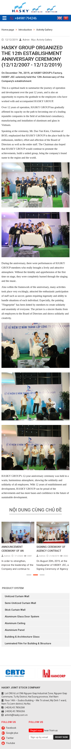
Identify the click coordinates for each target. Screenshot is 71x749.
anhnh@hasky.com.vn (16, 715)
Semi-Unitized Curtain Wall (20, 603)
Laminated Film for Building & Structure (28, 643)
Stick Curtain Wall (15, 609)
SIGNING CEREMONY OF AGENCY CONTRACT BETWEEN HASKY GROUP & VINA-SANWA (16, 549)
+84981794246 (26, 18)
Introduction (25, 29)
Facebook (11, 728)
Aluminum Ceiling (15, 623)
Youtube (10, 743)
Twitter (10, 738)
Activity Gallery (44, 29)
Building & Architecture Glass (22, 636)
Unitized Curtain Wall (17, 596)
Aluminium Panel (15, 630)
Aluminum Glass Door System (22, 616)
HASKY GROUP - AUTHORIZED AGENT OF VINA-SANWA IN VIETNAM (51, 549)
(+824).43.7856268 (15, 707)
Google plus (12, 733)
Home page (7, 29)
